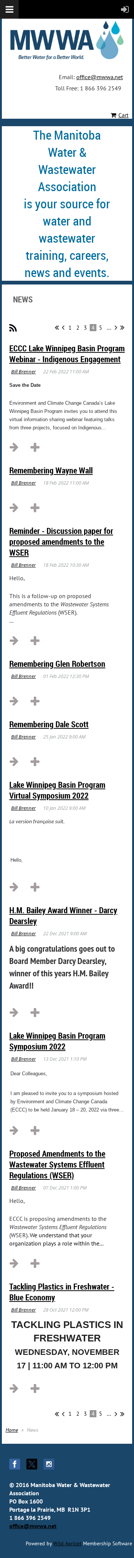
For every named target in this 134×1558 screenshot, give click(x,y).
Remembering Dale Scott (49, 724)
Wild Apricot (67, 1543)
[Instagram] (49, 1464)
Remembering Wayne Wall (51, 470)
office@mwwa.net (99, 77)
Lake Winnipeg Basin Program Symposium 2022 (57, 1041)
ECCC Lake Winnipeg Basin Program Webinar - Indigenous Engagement (67, 353)
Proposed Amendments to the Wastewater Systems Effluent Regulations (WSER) (57, 1164)
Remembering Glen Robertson (57, 663)
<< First (57, 327)
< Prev (63, 327)
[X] (31, 1464)
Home (12, 1430)
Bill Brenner (23, 371)
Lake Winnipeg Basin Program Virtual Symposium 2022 (57, 790)
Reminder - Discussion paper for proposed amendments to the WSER (61, 541)
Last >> (122, 327)
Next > (116, 327)
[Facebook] (14, 1464)
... (109, 327)
